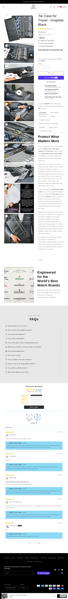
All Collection (29, 561)
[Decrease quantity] (51, 596)
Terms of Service (35, 558)
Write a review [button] (34, 407)
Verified (33, 423)
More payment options (51, 81)
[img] (9, 432)
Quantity (40, 64)
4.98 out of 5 (38, 390)
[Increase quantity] (55, 596)
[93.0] (29, 417)
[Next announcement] (65, 2)
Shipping (40, 34)
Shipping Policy (52, 558)
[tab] (42, 112)
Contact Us (6, 558)
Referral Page (60, 558)
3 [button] (34, 543)
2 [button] (31, 543)
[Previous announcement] (3, 2)
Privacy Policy (43, 558)
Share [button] (41, 260)
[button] (3, 7)
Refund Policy (20, 558)
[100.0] (37, 417)
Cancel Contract (38, 561)
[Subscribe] (32, 573)
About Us (13, 558)
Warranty (27, 558)
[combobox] (63, 7)
